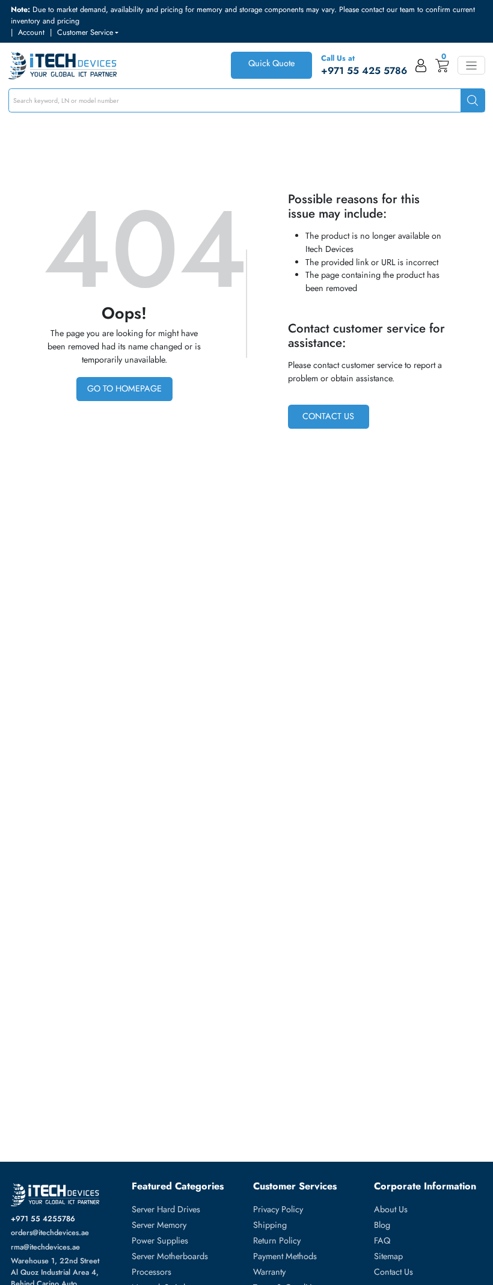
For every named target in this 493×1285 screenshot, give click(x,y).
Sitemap (388, 1256)
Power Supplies (160, 1240)
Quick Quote (271, 63)
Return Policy (277, 1240)
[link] (421, 65)
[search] (473, 100)
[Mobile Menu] (471, 65)
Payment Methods (285, 1256)
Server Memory (159, 1225)
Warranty (269, 1272)
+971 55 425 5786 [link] (364, 71)
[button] (87, 32)
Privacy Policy (278, 1209)
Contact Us (328, 416)
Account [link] (31, 32)
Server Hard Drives (166, 1209)
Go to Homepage (124, 388)
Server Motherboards (170, 1256)
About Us (391, 1209)
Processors (151, 1272)
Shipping (270, 1225)
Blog (382, 1225)
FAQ (382, 1240)
